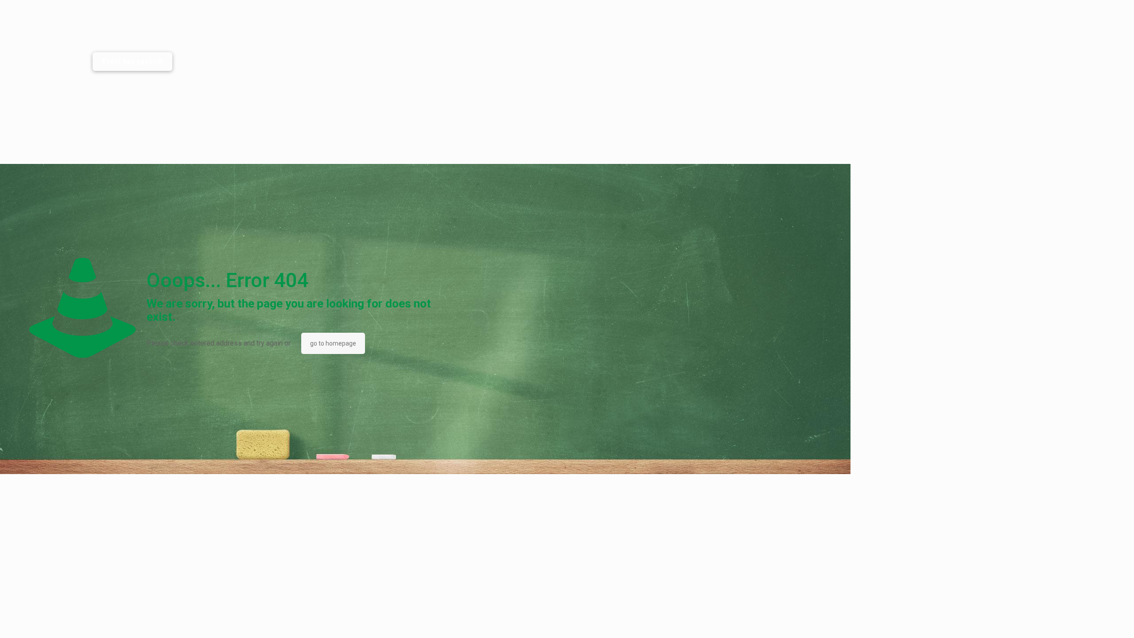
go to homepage (333, 343)
